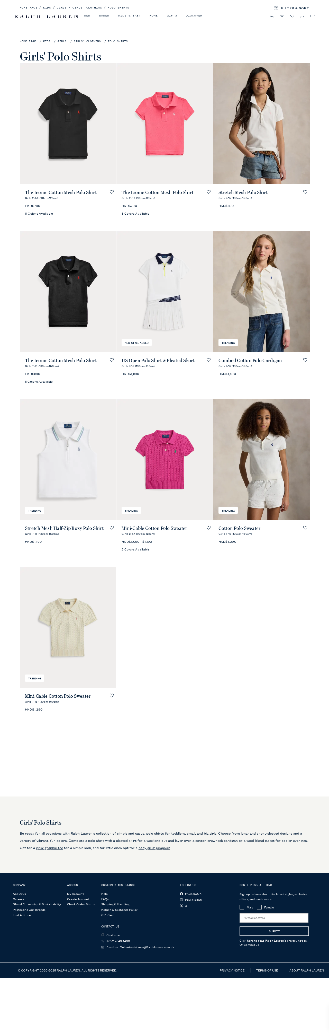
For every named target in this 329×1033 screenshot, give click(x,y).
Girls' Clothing (87, 41)
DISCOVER (194, 15)
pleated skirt (126, 840)
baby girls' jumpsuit (154, 847)
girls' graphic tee (49, 847)
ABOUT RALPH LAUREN (306, 970)
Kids (46, 41)
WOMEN (104, 15)
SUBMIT (274, 931)
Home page (28, 41)
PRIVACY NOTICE (232, 970)
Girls (62, 41)
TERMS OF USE (267, 970)
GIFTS (172, 15)
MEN (87, 15)
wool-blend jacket (260, 840)
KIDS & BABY (129, 15)
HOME (154, 15)
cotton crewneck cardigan (216, 840)
